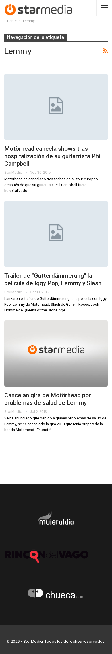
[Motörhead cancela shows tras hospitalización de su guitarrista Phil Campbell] (56, 107)
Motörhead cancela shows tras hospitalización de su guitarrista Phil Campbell (53, 156)
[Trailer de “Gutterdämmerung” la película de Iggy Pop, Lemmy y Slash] (56, 234)
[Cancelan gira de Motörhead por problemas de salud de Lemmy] (56, 353)
